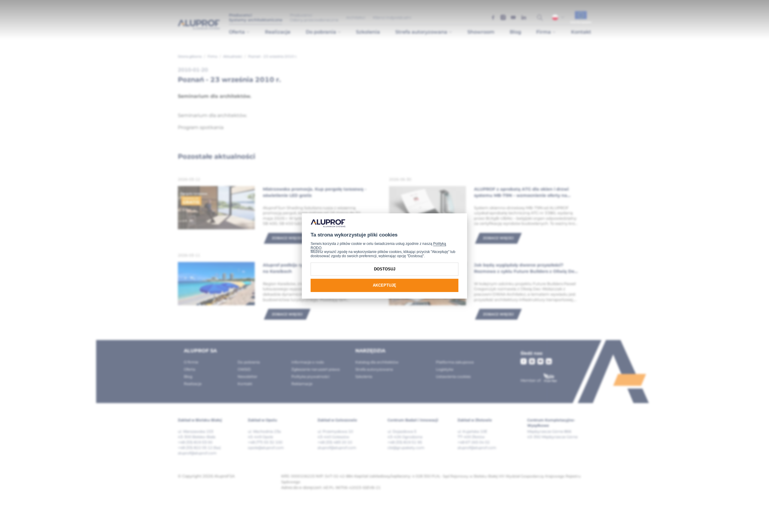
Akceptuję (384, 285)
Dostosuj (384, 269)
